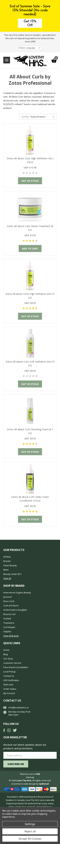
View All (7, 578)
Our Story (8, 658)
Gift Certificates (11, 680)
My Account (9, 693)
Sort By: (25, 116)
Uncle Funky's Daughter (15, 609)
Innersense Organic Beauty (17, 592)
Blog (5, 654)
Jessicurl (7, 596)
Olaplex (7, 631)
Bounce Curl (9, 614)
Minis (6, 569)
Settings (30, 824)
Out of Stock (30, 180)
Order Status (9, 688)
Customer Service (12, 662)
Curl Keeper (9, 627)
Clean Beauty (10, 565)
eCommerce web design (23, 783)
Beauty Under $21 (12, 574)
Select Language (27, 48)
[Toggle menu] (6, 60)
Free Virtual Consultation (15, 667)
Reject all (30, 831)
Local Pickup (9, 671)
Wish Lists (8, 684)
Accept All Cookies (30, 839)
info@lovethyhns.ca (18, 707)
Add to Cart (30, 248)
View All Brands (11, 635)
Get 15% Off (30, 23)
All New (7, 556)
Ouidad (7, 618)
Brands (7, 561)
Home (6, 649)
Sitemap (30, 777)
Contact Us (8, 675)
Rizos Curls (8, 601)
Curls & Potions (11, 605)
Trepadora (8, 622)
